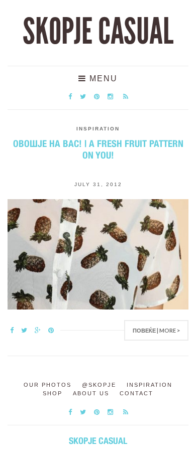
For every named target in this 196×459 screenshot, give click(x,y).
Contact (136, 393)
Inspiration (98, 128)
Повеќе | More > (156, 330)
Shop (52, 393)
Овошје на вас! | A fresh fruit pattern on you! (98, 149)
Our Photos (47, 385)
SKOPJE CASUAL (98, 31)
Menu (102, 78)
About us (91, 393)
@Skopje (99, 385)
